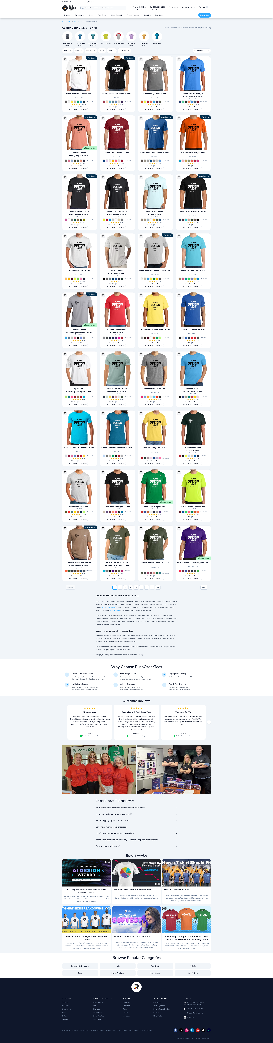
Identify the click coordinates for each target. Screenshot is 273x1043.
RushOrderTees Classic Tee (78, 93)
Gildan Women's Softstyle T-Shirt (116, 447)
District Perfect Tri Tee (154, 388)
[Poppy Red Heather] (69, 512)
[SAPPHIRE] (66, 338)
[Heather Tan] (156, 160)
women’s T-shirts (108, 607)
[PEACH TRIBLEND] (107, 101)
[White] (151, 219)
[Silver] (66, 456)
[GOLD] (113, 160)
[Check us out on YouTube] (198, 1030)
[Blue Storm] (110, 279)
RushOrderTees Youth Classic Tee (154, 270)
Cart (204, 7)
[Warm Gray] (145, 160)
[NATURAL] (110, 160)
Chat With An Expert (195, 1013)
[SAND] (192, 456)
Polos (64, 1016)
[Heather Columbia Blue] (159, 160)
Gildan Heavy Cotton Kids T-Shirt (155, 329)
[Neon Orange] (197, 512)
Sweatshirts (66, 1009)
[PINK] (183, 160)
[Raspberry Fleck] (148, 573)
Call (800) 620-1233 (195, 1009)
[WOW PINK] (119, 338)
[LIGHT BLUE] (104, 456)
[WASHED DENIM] (72, 160)
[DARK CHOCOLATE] (145, 338)
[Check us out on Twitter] (181, 1030)
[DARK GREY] (107, 279)
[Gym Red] (195, 338)
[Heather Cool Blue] (151, 160)
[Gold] (156, 279)
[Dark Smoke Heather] (195, 571)
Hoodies (65, 1006)
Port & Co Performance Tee (192, 506)
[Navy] (72, 571)
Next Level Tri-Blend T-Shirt (192, 211)
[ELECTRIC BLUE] (180, 160)
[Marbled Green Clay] (72, 512)
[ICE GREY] (119, 160)
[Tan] (145, 219)
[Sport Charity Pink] (66, 219)
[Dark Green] (145, 458)
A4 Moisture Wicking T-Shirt (192, 152)
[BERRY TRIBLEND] (104, 101)
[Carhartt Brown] (78, 571)
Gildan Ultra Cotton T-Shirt (117, 152)
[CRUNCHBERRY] (69, 160)
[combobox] (103, 8)
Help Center (157, 1016)
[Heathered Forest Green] (142, 573)
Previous (70, 587)
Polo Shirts (155, 966)
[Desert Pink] (188, 219)
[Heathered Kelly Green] (156, 573)
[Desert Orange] (148, 512)
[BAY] (72, 338)
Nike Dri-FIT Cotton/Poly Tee (192, 329)
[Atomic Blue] (84, 397)
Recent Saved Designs (161, 1009)
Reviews (126, 1002)
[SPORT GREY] (142, 338)
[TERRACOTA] (81, 160)
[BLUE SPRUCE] (78, 160)
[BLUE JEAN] (69, 338)
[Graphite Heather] (159, 279)
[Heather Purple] (107, 512)
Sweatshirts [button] (79, 15)
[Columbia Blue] (116, 279)
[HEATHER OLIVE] (122, 397)
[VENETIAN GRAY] (194, 219)
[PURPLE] (116, 338)
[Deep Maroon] (189, 571)
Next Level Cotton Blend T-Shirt (154, 152)
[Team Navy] (119, 279)
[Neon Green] (188, 279)
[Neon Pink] (72, 397)
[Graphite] (104, 338)
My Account (187, 7)
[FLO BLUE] (81, 338)
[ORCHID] (107, 160)
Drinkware (96, 1009)
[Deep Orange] (194, 512)
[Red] (81, 456)
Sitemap (149, 1030)
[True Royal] (153, 458)
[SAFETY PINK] (116, 160)
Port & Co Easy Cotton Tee (155, 447)
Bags (80, 973)
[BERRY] (122, 571)
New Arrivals (193, 973)
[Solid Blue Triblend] (116, 101)
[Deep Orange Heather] (156, 397)
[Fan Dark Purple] (156, 101)
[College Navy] (189, 338)
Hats (118, 966)
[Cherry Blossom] (151, 458)
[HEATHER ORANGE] (188, 101)
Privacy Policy (110, 1030)
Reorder (156, 1012)
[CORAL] (191, 160)
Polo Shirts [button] (102, 15)
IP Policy (142, 1030)
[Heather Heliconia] (116, 512)
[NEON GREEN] (159, 338)
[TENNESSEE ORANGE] (66, 279)
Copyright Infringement (129, 1030)
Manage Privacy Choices (81, 1030)
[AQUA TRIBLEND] (110, 101)
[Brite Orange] (66, 571)
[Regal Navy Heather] (81, 512)
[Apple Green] (198, 571)
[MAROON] (72, 279)
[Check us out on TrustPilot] (209, 1030)
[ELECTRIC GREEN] (78, 279)
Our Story (126, 1006)
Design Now (204, 15)
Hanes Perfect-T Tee (78, 506)
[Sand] (75, 101)
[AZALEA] (81, 279)
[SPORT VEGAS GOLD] (119, 219)
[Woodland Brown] (78, 397)
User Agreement (97, 1030)
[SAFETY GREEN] (145, 101)
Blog (125, 1009)
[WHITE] (69, 219)
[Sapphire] (197, 279)
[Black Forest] (191, 219)
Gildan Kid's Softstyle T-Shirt (117, 506)
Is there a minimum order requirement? (114, 814)
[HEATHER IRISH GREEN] (183, 101)
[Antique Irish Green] (78, 101)
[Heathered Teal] (159, 573)
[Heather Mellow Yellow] (84, 456)
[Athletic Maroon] (180, 512)
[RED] (148, 101)
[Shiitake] (142, 219)
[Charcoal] (66, 101)
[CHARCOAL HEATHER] (107, 338)
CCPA (118, 1030)
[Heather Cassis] (72, 456)
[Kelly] (191, 512)
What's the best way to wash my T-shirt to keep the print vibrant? (127, 839)
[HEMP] (75, 160)
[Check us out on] (192, 1030)
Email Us (190, 1017)
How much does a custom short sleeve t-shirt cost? (120, 807)
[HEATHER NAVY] (104, 397)
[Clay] (185, 397)
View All (126, 1016)
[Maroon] (116, 571)
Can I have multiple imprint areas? (111, 826)
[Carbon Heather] (75, 571)
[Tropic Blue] (69, 397)
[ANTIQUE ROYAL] (104, 160)
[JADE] (188, 397)
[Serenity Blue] (75, 456)
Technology (97, 1019)
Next (203, 587)
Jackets (193, 966)
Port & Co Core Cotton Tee (193, 270)
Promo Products (117, 973)
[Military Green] (119, 571)
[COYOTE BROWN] (78, 219)
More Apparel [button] (116, 15)
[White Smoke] (151, 397)
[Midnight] (84, 101)
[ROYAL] (195, 456)
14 (158, 587)
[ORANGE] (142, 101)
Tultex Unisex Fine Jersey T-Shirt (79, 447)
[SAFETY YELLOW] (104, 219)
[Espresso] (142, 160)
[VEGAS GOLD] (185, 160)
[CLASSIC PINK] (197, 397)
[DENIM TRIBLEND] (113, 101)
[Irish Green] (153, 279)
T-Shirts (76, 21)
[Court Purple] (160, 512)
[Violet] (191, 279)
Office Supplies (98, 1016)
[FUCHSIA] (197, 160)
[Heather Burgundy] (69, 456)
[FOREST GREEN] (185, 101)
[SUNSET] (151, 101)
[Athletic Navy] (110, 338)
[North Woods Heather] (69, 571)
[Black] (180, 338)
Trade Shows (97, 1012)
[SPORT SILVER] (113, 219)
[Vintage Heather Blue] (183, 397)
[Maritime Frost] (145, 397)
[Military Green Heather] (66, 512)
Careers (126, 1012)
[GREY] (84, 338)
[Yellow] (72, 101)
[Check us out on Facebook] (175, 1030)
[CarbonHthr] (157, 512)
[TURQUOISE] (104, 571)
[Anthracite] (198, 338)
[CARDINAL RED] (197, 101)
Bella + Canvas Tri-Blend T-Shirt (116, 93)
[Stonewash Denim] (148, 219)
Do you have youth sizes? (108, 846)
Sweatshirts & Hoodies (80, 966)
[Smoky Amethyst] (148, 458)
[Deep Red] (81, 397)
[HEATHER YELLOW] (110, 397)
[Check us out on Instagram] (187, 1030)
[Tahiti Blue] (185, 219)
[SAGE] (66, 160)
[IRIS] (191, 101)
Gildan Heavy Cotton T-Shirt (154, 93)
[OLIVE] (188, 160)
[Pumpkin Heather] (78, 512)
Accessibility (67, 1030)
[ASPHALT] (107, 571)
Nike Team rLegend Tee (154, 506)
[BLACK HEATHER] (180, 397)
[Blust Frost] (153, 573)
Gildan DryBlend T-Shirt (79, 270)
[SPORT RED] (107, 219)
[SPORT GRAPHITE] (72, 219)
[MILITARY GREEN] (156, 219)
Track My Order (159, 1006)
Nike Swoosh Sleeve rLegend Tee (192, 562)
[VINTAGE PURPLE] (183, 219)
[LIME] (84, 512)
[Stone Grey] (153, 160)
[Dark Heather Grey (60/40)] (148, 160)
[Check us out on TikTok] (203, 1030)
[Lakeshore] (81, 571)
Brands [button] (147, 15)
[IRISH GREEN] (156, 338)
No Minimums (98, 1002)
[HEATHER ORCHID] (116, 397)
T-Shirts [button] (67, 15)
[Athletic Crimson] (122, 338)
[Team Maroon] (183, 571)
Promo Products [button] (133, 15)
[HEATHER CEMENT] (119, 397)
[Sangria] (183, 279)
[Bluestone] (84, 571)
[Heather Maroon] (110, 512)
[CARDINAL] (194, 160)
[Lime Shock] (66, 397)
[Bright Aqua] (185, 279)
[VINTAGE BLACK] (197, 219)
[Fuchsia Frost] (142, 397)
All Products (67, 21)
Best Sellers (159, 15)
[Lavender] (156, 458)
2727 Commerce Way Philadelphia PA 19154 (196, 1003)
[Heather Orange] (113, 512)
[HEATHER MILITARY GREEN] (159, 101)
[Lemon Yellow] (194, 279)
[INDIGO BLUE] (194, 101)
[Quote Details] (87, 109)
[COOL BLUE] (159, 219)
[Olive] (84, 219)
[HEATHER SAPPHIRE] (153, 101)
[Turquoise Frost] (153, 397)
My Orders (157, 1002)
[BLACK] (81, 219)
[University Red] (192, 338)
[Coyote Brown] (180, 279)
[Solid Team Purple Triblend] (122, 101)
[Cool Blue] (113, 279)
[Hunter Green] (122, 279)
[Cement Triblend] (119, 101)
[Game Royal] (186, 338)
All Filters (123, 50)
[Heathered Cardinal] (151, 573)
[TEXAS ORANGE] (153, 338)
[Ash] (69, 101)
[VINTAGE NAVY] (180, 219)
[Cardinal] (75, 397)
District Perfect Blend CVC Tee (155, 562)
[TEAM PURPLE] (113, 571)
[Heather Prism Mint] (107, 397)
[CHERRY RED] (122, 160)
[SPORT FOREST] (75, 219)
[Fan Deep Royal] (180, 101)
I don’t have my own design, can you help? (115, 833)
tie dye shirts (115, 610)
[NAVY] (84, 160)
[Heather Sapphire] (81, 101)
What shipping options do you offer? (113, 820)
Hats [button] (91, 15)
